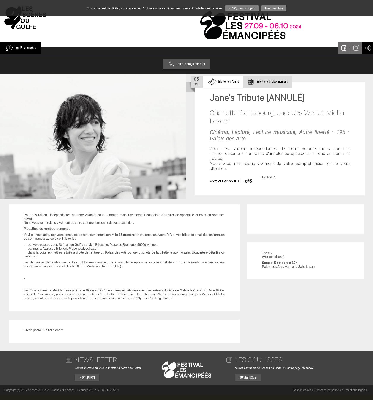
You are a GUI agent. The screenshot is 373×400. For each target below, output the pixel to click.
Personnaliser (273, 8)
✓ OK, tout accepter (242, 8)
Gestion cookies (303, 390)
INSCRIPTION (87, 377)
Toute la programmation (191, 64)
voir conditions (273, 256)
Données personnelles (329, 390)
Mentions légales (356, 390)
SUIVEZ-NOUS (247, 377)
